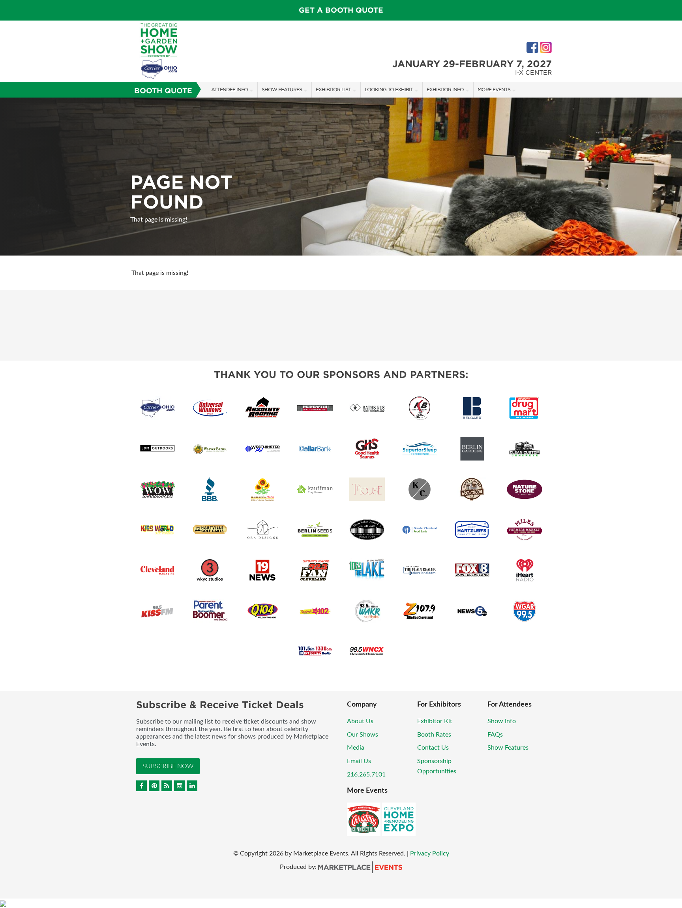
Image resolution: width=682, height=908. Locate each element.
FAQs (495, 734)
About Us (360, 721)
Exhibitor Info (445, 89)
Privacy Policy (429, 853)
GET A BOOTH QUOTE (341, 10)
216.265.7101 (366, 774)
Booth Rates (434, 734)
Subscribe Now (167, 766)
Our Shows (362, 734)
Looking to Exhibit (389, 89)
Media (355, 747)
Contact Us (433, 747)
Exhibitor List (333, 89)
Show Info (501, 721)
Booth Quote (163, 90)
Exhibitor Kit (434, 721)
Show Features (282, 89)
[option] (341, 177)
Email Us (359, 761)
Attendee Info (229, 89)
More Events (494, 89)
